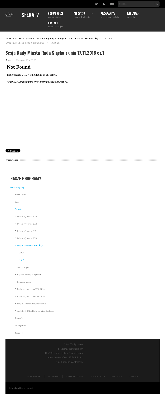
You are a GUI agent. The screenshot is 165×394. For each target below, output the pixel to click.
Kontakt (133, 376)
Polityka (18, 209)
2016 (21, 260)
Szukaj (157, 4)
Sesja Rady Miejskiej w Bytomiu (31, 303)
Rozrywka (19, 318)
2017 (21, 253)
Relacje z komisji (24, 282)
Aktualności (34, 376)
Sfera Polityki (23, 267)
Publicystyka (20, 325)
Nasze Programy (17, 187)
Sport (17, 202)
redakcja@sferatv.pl (73, 362)
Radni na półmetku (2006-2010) (31, 296)
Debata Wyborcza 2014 (27, 231)
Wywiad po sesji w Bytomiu (29, 274)
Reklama (117, 376)
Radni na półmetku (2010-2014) (31, 289)
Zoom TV (19, 333)
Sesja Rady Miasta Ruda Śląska (30, 245)
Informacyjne (20, 194)
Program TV (98, 376)
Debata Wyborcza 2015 (27, 224)
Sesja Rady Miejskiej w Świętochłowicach (35, 311)
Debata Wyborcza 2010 (27, 238)
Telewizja (53, 376)
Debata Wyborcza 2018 (27, 216)
